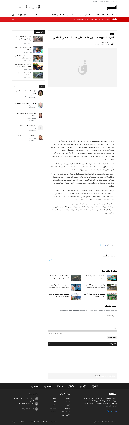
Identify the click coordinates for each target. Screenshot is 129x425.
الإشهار (13, 422)
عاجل (38, 422)
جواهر (80, 14)
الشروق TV (47, 14)
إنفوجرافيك (66, 14)
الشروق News (56, 14)
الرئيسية (114, 14)
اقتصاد (97, 14)
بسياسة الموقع (73, 310)
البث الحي (44, 422)
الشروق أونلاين (105, 42)
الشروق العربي (37, 14)
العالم (102, 14)
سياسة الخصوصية (22, 422)
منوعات (74, 14)
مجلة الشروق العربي (54, 422)
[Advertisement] (82, 101)
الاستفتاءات (32, 422)
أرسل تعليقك (112, 337)
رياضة (91, 14)
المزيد (14, 87)
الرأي (85, 14)
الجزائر (108, 14)
